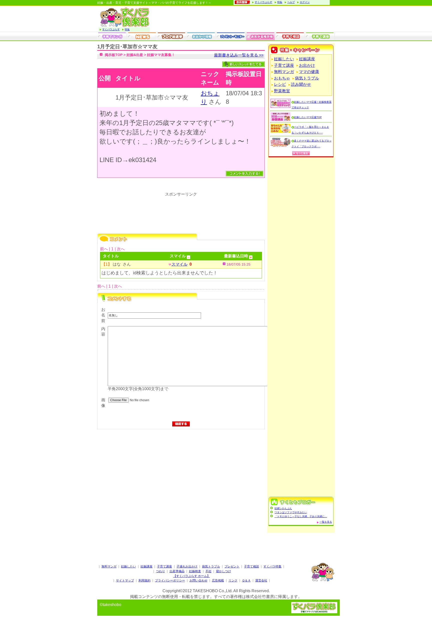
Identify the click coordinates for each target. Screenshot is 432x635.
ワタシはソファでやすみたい (290, 512)
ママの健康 (309, 72)
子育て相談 (251, 566)
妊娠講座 (307, 59)
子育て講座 (284, 65)
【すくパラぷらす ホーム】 (191, 576)
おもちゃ (282, 78)
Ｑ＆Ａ (246, 580)
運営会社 (261, 580)
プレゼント (232, 566)
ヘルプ (291, 2)
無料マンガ (284, 72)
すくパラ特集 (273, 566)
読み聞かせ (301, 84)
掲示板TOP (113, 55)
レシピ (280, 84)
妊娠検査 (195, 571)
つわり (160, 571)
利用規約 (144, 580)
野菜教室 (282, 91)
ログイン (305, 2)
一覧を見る (326, 521)
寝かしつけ (223, 571)
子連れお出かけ (187, 566)
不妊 (209, 571)
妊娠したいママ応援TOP (308, 117)
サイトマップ (125, 580)
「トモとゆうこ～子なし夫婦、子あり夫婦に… (300, 516)
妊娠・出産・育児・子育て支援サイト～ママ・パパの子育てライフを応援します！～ (154, 3)
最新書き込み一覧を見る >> (239, 55)
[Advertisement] (181, 482)
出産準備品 (177, 571)
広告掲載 (218, 580)
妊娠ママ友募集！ (161, 55)
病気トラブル (307, 78)
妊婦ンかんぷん (283, 508)
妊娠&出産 (134, 55)
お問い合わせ (199, 580)
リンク (233, 580)
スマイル (180, 264)
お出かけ (307, 65)
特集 (279, 2)
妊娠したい (284, 59)
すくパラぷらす (263, 2)
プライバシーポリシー (170, 580)
